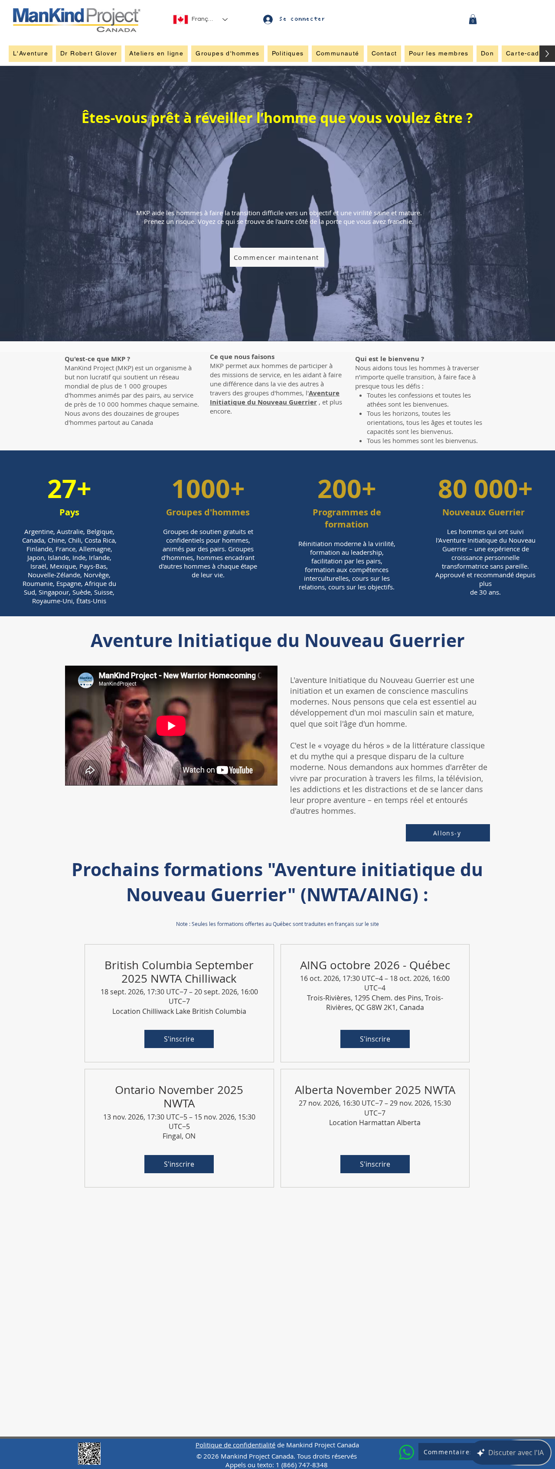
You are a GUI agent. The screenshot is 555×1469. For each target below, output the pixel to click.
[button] (473, 19)
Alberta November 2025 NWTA (375, 1090)
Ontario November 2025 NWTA (179, 1096)
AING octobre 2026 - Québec (375, 965)
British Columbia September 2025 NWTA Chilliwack (179, 971)
